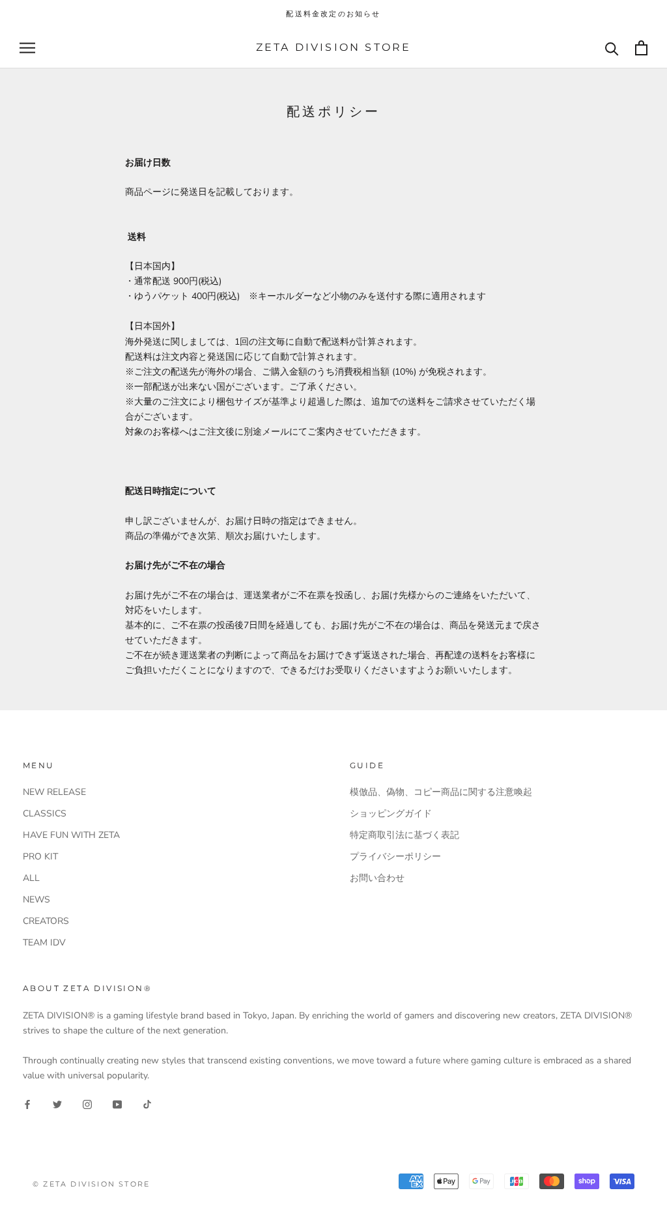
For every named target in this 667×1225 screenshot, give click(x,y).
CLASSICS (44, 813)
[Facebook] (27, 1103)
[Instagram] (87, 1103)
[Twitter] (57, 1103)
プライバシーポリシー (395, 856)
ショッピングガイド (391, 813)
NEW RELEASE (54, 792)
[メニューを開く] (27, 47)
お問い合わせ (377, 878)
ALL (31, 878)
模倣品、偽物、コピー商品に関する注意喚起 (441, 792)
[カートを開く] (641, 47)
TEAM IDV (44, 942)
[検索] (612, 48)
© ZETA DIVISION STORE (91, 1184)
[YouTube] (117, 1103)
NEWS (36, 899)
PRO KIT (40, 856)
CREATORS (46, 921)
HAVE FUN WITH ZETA (71, 835)
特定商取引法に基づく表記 (404, 835)
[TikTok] (147, 1103)
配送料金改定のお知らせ (333, 13)
